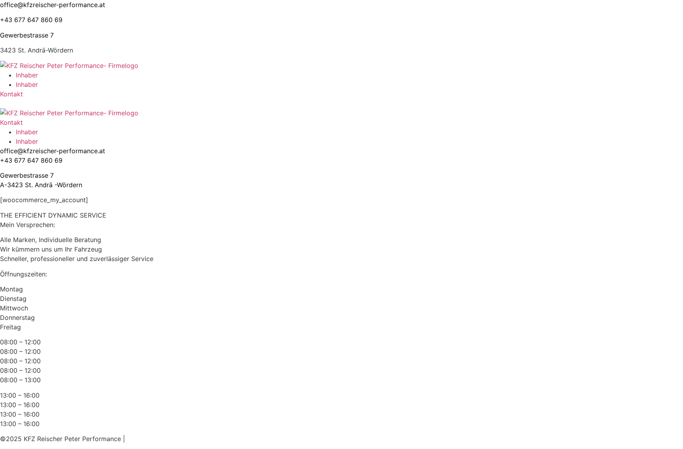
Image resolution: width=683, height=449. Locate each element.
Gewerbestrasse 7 (27, 35)
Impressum (143, 439)
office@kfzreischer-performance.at (52, 5)
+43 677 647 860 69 (31, 20)
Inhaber (27, 75)
